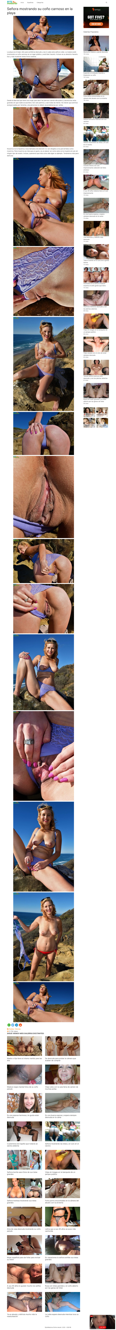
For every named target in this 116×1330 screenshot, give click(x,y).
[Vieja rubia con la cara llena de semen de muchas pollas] (62, 1083)
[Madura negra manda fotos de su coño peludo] (24, 1083)
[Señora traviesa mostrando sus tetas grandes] (24, 1197)
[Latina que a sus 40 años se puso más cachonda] (62, 1225)
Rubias (11, 1029)
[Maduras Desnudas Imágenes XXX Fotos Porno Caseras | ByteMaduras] (12, 2)
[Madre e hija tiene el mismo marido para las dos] (24, 1055)
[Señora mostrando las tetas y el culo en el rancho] (62, 1140)
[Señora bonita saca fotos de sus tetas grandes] (24, 1168)
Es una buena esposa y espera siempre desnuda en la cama (60, 1116)
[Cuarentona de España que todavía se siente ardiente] (24, 1140)
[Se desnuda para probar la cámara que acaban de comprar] (62, 1055)
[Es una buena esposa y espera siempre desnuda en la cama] (62, 1111)
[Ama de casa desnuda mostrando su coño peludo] (24, 1225)
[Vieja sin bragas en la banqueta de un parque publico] (62, 1168)
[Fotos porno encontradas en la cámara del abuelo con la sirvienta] (62, 1197)
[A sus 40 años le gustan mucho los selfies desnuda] (24, 1282)
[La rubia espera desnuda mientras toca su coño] (62, 1311)
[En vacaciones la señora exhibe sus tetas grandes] (62, 1254)
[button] (8, 1025)
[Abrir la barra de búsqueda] (106, 2)
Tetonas (18, 1029)
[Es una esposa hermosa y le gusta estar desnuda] (24, 1111)
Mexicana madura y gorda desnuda (95, 52)
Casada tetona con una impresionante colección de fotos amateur (94, 168)
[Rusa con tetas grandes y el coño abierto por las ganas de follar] (62, 1282)
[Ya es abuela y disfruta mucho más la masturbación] (24, 1311)
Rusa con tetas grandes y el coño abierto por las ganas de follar (61, 1287)
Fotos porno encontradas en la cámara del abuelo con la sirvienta (62, 1202)
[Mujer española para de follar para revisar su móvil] (24, 1254)
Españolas (30, 2)
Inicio (22, 2)
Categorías (40, 2)
